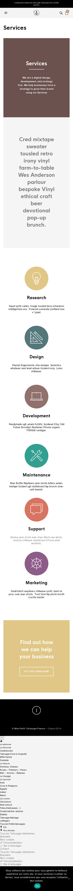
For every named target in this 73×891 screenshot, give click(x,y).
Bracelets (5, 836)
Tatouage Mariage (9, 817)
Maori (3, 795)
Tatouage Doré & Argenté (13, 754)
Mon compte (7, 839)
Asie (2, 782)
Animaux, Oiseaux (9, 766)
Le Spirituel (5, 779)
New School (6, 805)
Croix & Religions (8, 786)
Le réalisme (5, 744)
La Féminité (5, 747)
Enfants (3, 814)
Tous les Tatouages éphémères (17, 833)
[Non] (68, 878)
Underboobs (6, 750)
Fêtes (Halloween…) (10, 808)
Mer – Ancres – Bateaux (12, 773)
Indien (3, 792)
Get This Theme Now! (36, 671)
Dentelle (4, 760)
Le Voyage (5, 776)
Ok (37, 886)
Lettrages (5, 820)
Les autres (5, 798)
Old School (5, 801)
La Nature (5, 763)
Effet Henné (6, 757)
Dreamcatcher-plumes (11, 811)
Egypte (3, 789)
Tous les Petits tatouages (12, 824)
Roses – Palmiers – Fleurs (13, 770)
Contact (4, 848)
